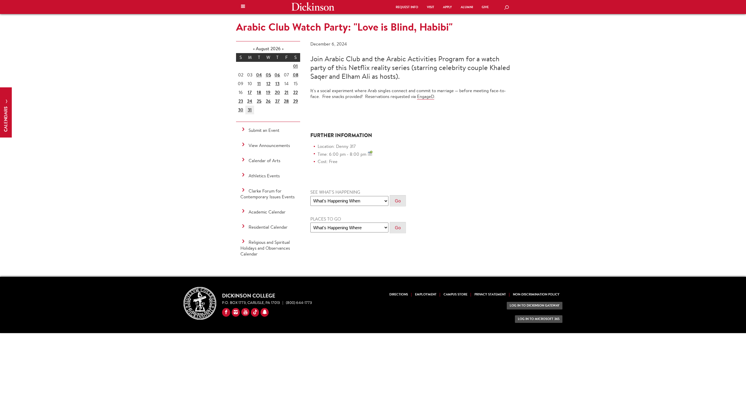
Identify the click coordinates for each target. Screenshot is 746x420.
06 (277, 75)
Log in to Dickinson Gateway (535, 305)
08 (295, 75)
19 (268, 92)
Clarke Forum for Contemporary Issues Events (267, 194)
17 (250, 92)
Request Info (407, 7)
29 (295, 101)
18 (259, 92)
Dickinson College (313, 6)
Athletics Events (264, 175)
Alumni (467, 7)
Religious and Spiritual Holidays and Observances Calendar (265, 248)
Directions (398, 294)
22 (295, 92)
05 (268, 75)
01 (295, 66)
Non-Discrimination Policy (536, 294)
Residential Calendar (268, 227)
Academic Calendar (267, 212)
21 (286, 92)
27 (277, 101)
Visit (430, 7)
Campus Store (455, 294)
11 (259, 83)
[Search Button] (506, 8)
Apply (447, 7)
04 (259, 75)
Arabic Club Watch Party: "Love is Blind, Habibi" (344, 27)
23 (240, 101)
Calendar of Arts (264, 160)
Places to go (325, 219)
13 (277, 83)
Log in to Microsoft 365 (539, 319)
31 (250, 110)
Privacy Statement (490, 294)
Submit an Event (264, 130)
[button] (243, 7)
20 (277, 92)
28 (286, 101)
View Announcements (269, 145)
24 (249, 101)
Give (485, 7)
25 (259, 101)
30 (240, 110)
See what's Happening (335, 192)
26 (268, 101)
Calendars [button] (6, 118)
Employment (426, 294)
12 (268, 83)
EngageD (425, 96)
